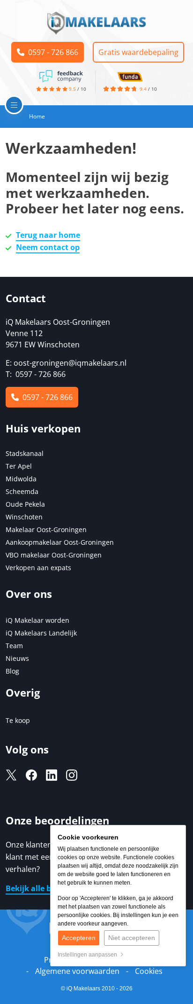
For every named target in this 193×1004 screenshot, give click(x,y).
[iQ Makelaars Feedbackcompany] (60, 75)
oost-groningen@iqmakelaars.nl (70, 363)
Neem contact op (48, 247)
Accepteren (79, 937)
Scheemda (22, 491)
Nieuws (17, 658)
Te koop (18, 720)
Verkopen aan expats (38, 567)
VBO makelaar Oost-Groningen (54, 554)
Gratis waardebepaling (138, 52)
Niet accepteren (131, 937)
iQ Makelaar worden (37, 620)
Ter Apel (19, 466)
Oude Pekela (25, 504)
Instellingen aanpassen (89, 954)
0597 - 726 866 (51, 52)
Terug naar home (48, 235)
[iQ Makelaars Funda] (130, 75)
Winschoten (24, 516)
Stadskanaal (25, 453)
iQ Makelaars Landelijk (41, 632)
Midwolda (21, 478)
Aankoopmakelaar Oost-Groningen (60, 542)
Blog (12, 671)
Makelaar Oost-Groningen (46, 529)
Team (14, 645)
